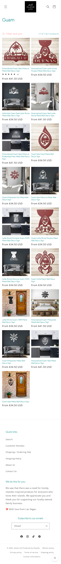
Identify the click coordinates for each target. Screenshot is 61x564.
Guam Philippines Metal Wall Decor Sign (13, 361)
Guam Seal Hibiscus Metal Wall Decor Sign (43, 198)
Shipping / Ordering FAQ (18, 452)
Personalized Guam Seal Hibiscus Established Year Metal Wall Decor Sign (16, 156)
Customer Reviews (15, 445)
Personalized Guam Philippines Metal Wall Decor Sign (43, 321)
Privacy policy (16, 552)
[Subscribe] (46, 526)
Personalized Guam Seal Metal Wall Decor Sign (43, 361)
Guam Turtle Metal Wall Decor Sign (43, 280)
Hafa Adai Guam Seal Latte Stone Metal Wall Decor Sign (16, 114)
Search (9, 439)
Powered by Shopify (31, 548)
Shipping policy (47, 552)
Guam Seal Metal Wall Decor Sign (15, 401)
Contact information (31, 557)
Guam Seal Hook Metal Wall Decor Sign (42, 155)
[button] (6, 7)
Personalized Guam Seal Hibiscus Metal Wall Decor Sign (15, 69)
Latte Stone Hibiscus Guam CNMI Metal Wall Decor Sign (15, 280)
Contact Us (11, 471)
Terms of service (31, 552)
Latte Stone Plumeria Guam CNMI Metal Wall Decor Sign (15, 239)
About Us (10, 465)
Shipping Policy (13, 458)
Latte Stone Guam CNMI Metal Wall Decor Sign (14, 321)
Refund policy (48, 548)
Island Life (18, 548)
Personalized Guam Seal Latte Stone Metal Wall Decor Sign (43, 114)
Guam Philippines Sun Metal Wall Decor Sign (15, 198)
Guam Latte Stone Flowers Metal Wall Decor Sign (44, 239)
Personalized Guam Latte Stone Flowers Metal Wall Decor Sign (44, 69)
